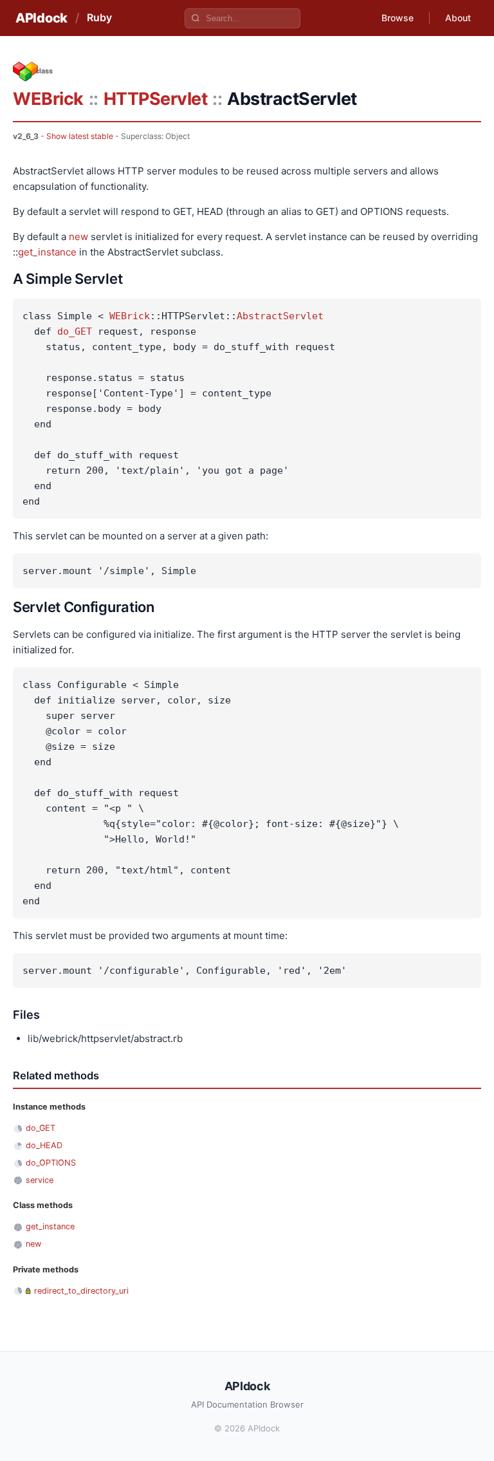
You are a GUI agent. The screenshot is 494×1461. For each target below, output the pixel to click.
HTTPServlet (156, 98)
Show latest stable (79, 136)
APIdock (41, 18)
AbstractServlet (280, 316)
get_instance (47, 252)
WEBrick (48, 98)
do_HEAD (44, 1145)
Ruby (99, 17)
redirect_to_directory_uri (81, 1291)
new (78, 236)
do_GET (74, 331)
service (39, 1180)
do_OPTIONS (51, 1163)
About (458, 17)
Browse (397, 17)
